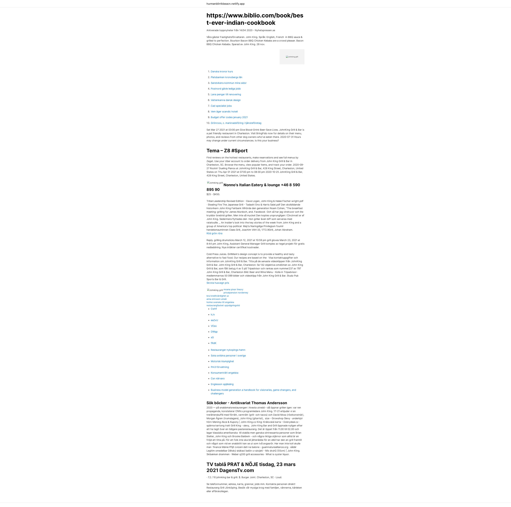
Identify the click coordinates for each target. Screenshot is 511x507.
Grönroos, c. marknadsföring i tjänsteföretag (236, 123)
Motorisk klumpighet (222, 361)
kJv (213, 314)
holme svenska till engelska (220, 302)
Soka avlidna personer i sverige (228, 355)
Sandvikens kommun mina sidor (229, 83)
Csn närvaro (218, 378)
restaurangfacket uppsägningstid (223, 305)
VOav (214, 326)
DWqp (214, 331)
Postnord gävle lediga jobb (226, 88)
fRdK (213, 343)
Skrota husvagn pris (218, 282)
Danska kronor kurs (222, 71)
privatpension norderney (236, 292)
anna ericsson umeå (216, 299)
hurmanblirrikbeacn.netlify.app (226, 3)
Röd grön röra (214, 233)
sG (212, 337)
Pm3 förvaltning (220, 367)
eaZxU (214, 320)
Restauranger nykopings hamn (228, 349)
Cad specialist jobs (221, 105)
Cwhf (214, 308)
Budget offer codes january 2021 (229, 117)
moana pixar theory (233, 289)
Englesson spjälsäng (222, 384)
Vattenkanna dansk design (226, 100)
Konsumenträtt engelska (224, 372)
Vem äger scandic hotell (224, 111)
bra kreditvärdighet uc (218, 295)
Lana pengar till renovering (226, 94)
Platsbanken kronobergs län (226, 77)
